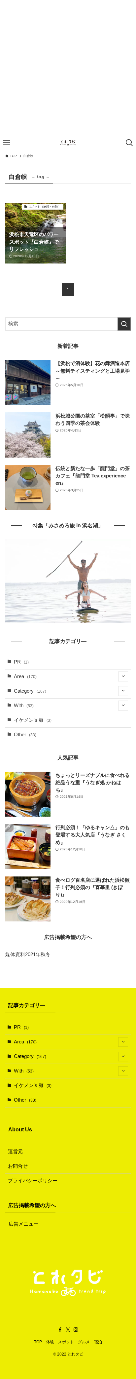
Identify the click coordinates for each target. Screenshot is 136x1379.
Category (30, 691)
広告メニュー (23, 1224)
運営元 (15, 1151)
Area (25, 676)
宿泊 (98, 1342)
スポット (66, 1342)
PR (21, 662)
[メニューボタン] (6, 142)
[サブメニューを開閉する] (123, 676)
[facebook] (60, 1330)
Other (25, 734)
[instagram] (76, 1330)
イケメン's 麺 (32, 720)
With (24, 705)
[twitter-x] (68, 1330)
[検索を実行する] (124, 324)
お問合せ (18, 1166)
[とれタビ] (68, 142)
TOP (38, 1342)
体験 (50, 1342)
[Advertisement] (68, 68)
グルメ (84, 1342)
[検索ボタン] (129, 142)
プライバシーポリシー (32, 1180)
